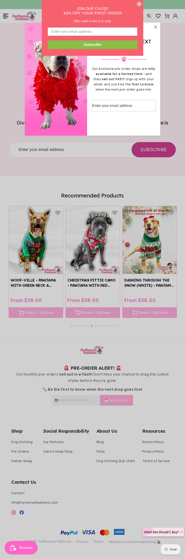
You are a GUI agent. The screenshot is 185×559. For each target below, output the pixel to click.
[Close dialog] (139, 4)
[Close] (155, 27)
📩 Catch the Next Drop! (123, 120)
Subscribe (92, 45)
